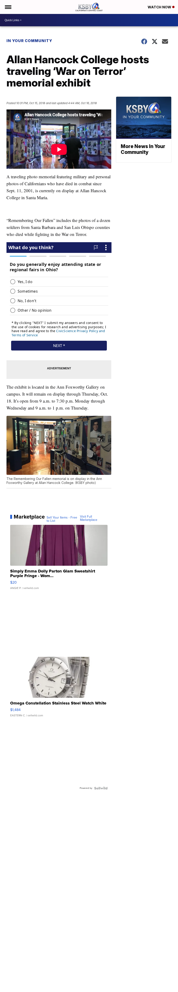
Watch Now (160, 7)
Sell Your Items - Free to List (62, 519)
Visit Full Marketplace (88, 518)
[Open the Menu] (7, 7)
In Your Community (29, 40)
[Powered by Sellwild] (101, 788)
